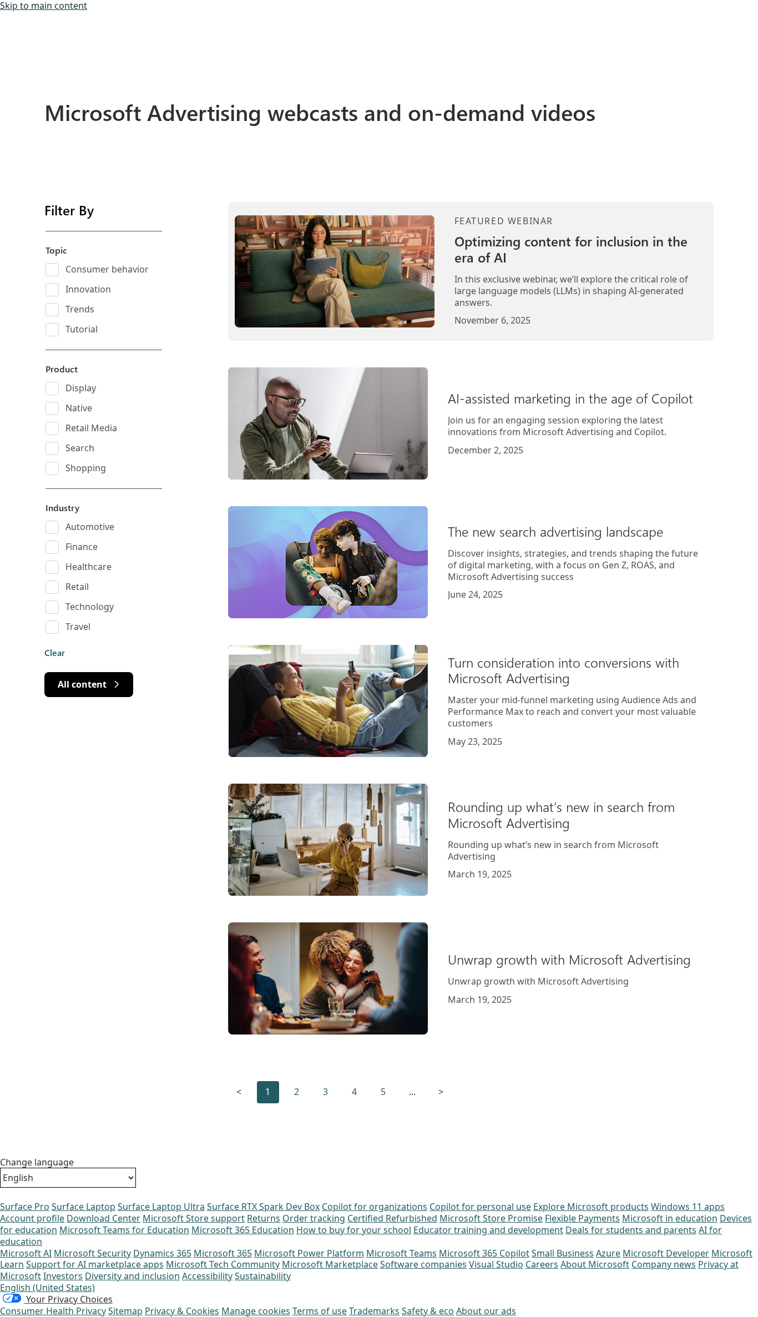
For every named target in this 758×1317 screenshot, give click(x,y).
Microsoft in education (669, 1218)
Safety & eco (428, 1311)
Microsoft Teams (401, 1253)
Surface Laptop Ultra (161, 1206)
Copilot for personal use (480, 1206)
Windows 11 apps (688, 1206)
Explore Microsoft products (591, 1206)
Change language (37, 1162)
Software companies (423, 1264)
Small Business (563, 1253)
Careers (541, 1264)
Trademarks (374, 1311)
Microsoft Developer (666, 1253)
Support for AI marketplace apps (95, 1264)
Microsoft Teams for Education (124, 1230)
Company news (663, 1264)
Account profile (32, 1218)
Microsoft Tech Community (223, 1264)
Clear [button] (54, 652)
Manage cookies (255, 1311)
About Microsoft (594, 1264)
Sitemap (125, 1311)
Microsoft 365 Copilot (484, 1253)
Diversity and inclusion (132, 1276)
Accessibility (207, 1276)
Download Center (103, 1218)
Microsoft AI (26, 1253)
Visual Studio (496, 1264)
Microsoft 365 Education (242, 1230)
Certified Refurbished (392, 1218)
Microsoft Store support (194, 1218)
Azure (608, 1253)
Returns (263, 1218)
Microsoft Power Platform (309, 1253)
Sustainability (263, 1276)
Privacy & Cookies (182, 1311)
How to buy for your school (353, 1230)
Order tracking (313, 1218)
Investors (63, 1276)
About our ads (486, 1311)
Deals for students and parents (630, 1230)
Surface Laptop (83, 1206)
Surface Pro (24, 1206)
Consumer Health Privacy (53, 1311)
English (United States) (47, 1287)
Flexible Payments (582, 1218)
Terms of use (319, 1311)
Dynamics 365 (162, 1253)
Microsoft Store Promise (491, 1218)
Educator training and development (488, 1230)
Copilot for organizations (374, 1206)
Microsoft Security (92, 1253)
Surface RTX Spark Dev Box (263, 1206)
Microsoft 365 (223, 1253)
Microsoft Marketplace (330, 1264)
